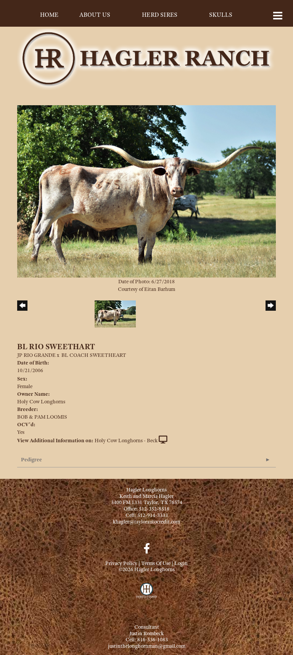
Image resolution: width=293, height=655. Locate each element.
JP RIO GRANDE (36, 355)
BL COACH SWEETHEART (93, 355)
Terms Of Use (156, 563)
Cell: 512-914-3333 (147, 515)
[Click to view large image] (146, 190)
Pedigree (31, 459)
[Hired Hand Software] (146, 594)
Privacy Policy (121, 563)
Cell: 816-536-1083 (147, 639)
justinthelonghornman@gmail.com (146, 645)
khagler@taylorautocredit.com (146, 521)
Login (181, 563)
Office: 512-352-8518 (146, 508)
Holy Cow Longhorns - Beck (126, 440)
